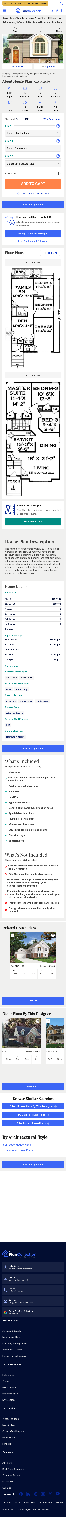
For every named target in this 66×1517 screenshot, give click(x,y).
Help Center (8, 1375)
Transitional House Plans (18, 1150)
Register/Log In (10, 1393)
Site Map (60, 1502)
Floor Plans (17, 66)
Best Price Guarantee (13, 1469)
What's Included (10, 1419)
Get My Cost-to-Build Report (33, 233)
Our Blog (6, 1487)
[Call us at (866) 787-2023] (62, 3)
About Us (7, 1462)
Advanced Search (11, 1331)
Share (59, 31)
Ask (42, 31)
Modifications (9, 1425)
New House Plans (11, 1337)
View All (31, 1086)
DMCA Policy (46, 1502)
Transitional (27, 677)
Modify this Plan (33, 521)
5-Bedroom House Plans (31, 1123)
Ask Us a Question (33, 204)
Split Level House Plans (17, 1144)
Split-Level (11, 677)
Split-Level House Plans (28, 18)
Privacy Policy (30, 1502)
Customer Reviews (11, 1475)
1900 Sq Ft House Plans (31, 1114)
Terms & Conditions (11, 1502)
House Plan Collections (14, 1356)
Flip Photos (50, 66)
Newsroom (7, 1481)
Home (5, 18)
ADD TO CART (33, 184)
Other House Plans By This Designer (31, 1106)
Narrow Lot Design (15, 737)
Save (15, 31)
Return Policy (9, 1387)
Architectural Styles (12, 1349)
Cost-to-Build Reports (13, 1431)
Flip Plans (52, 253)
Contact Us (8, 1381)
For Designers (9, 1437)
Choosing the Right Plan (14, 1343)
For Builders (8, 1443)
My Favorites (9, 1400)
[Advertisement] (33, 1206)
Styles (13, 18)
